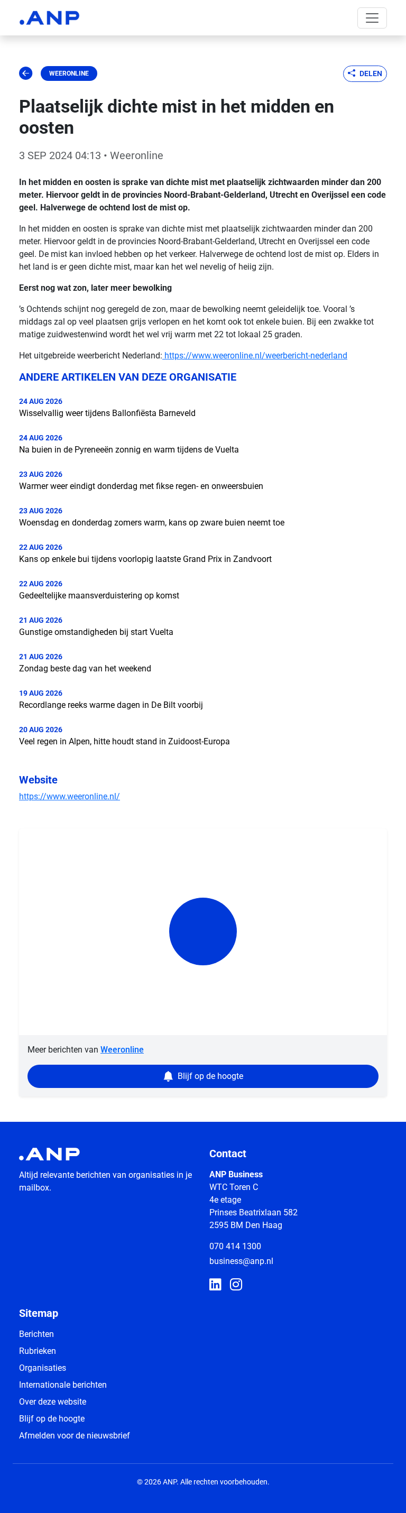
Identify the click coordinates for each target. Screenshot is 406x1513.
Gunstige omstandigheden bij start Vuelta (96, 632)
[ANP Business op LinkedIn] (215, 1285)
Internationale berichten (63, 1385)
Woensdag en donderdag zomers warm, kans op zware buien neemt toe (151, 523)
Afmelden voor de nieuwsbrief (74, 1436)
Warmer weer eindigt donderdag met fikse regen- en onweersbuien (141, 486)
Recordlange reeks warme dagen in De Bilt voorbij (111, 705)
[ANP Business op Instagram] (236, 1285)
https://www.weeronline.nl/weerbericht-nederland (254, 355)
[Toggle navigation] (372, 18)
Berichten (36, 1334)
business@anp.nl (241, 1261)
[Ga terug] (25, 73)
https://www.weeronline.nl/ (69, 796)
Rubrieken (37, 1351)
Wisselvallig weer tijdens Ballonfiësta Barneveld (107, 413)
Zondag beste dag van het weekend (85, 668)
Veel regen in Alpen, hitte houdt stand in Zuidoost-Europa (124, 741)
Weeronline (69, 73)
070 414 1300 (235, 1246)
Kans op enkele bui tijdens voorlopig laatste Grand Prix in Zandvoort (145, 559)
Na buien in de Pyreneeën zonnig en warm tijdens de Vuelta (129, 450)
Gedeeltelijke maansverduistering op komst (99, 596)
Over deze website (52, 1402)
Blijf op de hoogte (52, 1419)
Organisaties (42, 1368)
